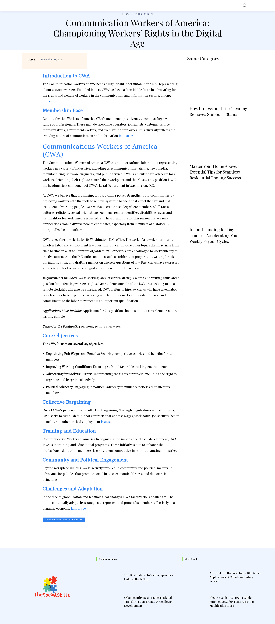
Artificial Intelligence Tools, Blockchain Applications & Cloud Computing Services (235, 577)
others (47, 101)
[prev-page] (191, 249)
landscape (78, 508)
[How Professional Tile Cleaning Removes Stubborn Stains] (217, 84)
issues (105, 421)
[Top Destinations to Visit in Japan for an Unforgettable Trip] (110, 577)
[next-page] (199, 249)
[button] (242, 5)
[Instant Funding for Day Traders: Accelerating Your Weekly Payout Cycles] (217, 205)
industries (126, 135)
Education (144, 14)
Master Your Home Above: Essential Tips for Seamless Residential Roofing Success (215, 172)
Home (126, 14)
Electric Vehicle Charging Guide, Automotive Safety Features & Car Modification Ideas (232, 601)
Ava (32, 59)
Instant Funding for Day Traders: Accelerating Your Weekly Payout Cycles (214, 235)
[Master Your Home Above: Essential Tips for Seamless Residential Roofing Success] (217, 141)
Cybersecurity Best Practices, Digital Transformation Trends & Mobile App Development (148, 601)
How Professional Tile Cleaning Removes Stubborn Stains (218, 111)
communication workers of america (63, 519)
